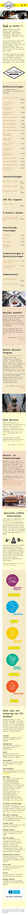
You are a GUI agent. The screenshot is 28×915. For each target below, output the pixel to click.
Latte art (6, 238)
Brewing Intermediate (10, 124)
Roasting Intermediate (10, 161)
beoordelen (16, 770)
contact (13, 62)
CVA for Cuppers (8, 204)
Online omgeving (8, 839)
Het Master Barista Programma (12, 355)
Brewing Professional (10, 127)
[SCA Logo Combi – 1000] (14, 537)
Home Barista (7, 235)
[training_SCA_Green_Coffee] (14, 651)
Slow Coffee (7, 241)
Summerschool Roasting (10, 284)
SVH (4, 800)
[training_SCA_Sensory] (14, 625)
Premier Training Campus (14, 812)
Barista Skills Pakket (10, 117)
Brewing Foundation (9, 120)
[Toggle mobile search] (22, 5)
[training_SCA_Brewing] (14, 598)
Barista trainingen (12, 322)
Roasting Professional (10, 164)
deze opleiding (19, 369)
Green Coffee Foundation (11, 130)
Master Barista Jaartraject (12, 441)
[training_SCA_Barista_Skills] (14, 572)
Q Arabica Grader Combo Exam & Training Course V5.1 (10, 219)
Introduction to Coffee (10, 97)
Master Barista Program (10, 181)
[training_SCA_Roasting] (14, 678)
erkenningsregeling (16, 800)
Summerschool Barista (10, 279)
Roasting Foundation (9, 158)
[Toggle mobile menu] (25, 5)
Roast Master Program (10, 191)
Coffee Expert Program (10, 186)
